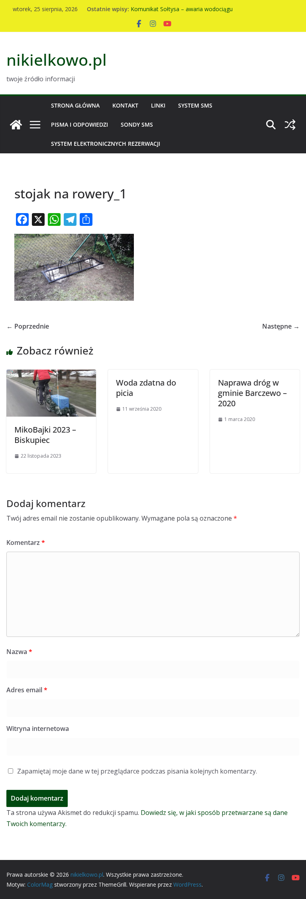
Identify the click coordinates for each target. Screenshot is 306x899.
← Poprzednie (27, 326)
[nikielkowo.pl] (16, 124)
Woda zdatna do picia (146, 387)
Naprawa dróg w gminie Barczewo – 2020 (252, 393)
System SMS (195, 105)
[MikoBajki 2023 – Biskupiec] (51, 375)
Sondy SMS (137, 124)
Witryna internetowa (37, 728)
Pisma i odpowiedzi (79, 124)
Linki (158, 105)
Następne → (281, 326)
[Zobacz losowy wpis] (290, 124)
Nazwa (19, 651)
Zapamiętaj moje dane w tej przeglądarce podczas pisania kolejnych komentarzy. (137, 771)
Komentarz (25, 542)
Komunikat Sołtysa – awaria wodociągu (182, 9)
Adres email (26, 690)
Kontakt (125, 105)
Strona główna (75, 105)
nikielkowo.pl (56, 60)
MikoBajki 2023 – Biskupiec (45, 434)
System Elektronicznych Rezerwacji (105, 143)
